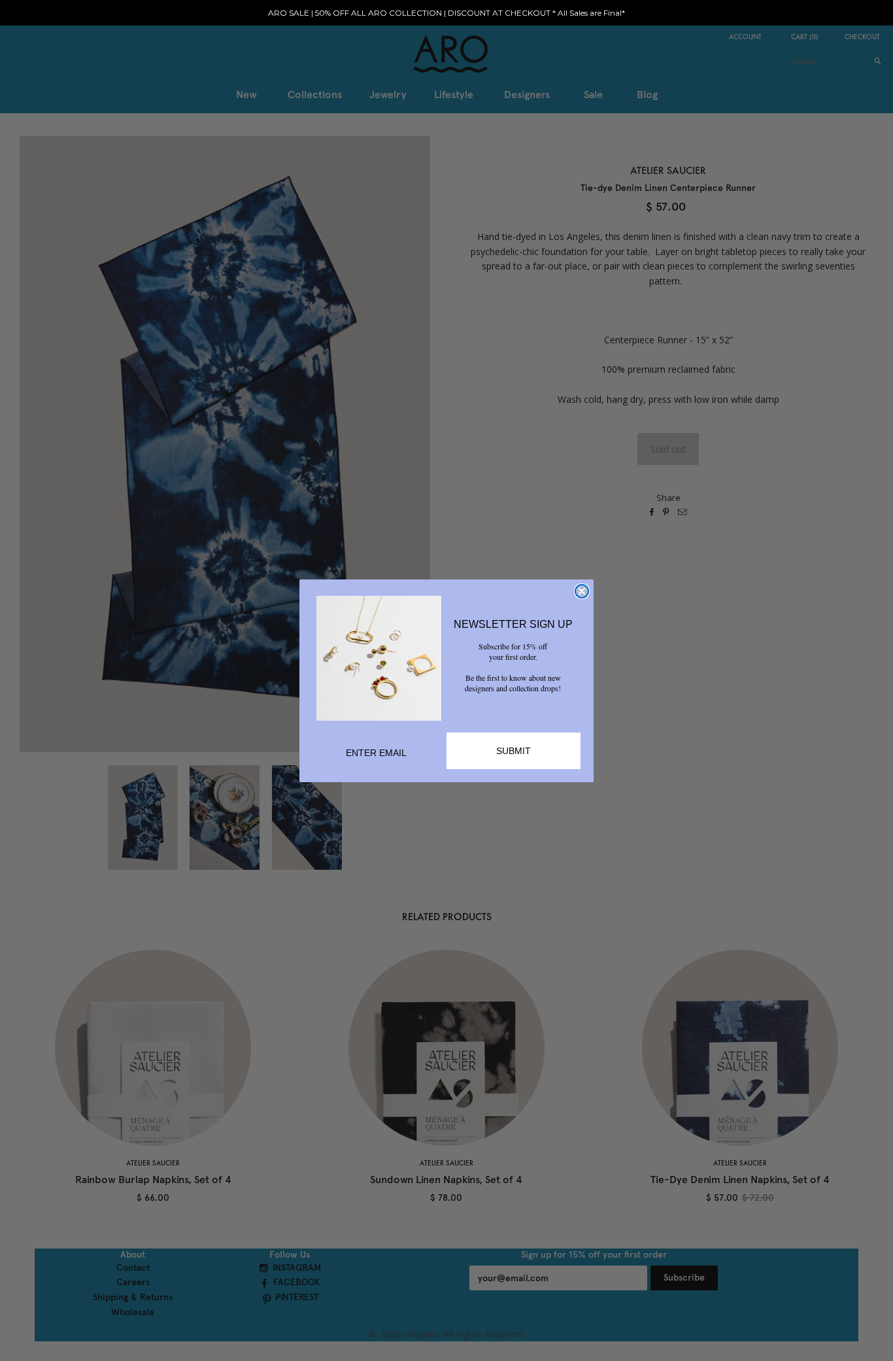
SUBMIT (513, 751)
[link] (378, 658)
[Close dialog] (581, 591)
